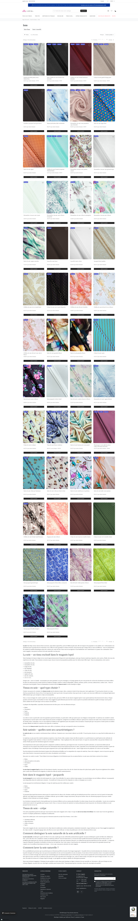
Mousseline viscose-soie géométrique (104, 169)
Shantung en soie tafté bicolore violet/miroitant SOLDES (102, 445)
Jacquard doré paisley (99, 261)
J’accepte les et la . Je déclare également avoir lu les (105, 884)
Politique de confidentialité (66, 914)
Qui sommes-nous (44, 880)
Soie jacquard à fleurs (53, 628)
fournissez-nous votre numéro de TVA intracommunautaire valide (93, 5)
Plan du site (43, 896)
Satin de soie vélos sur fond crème (56, 491)
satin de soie (27, 677)
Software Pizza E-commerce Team (75, 917)
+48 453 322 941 (87, 885)
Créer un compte (62, 878)
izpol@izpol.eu (83, 888)
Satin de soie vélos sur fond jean (32, 491)
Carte (41, 891)
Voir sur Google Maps (81, 883)
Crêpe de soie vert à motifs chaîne (103, 537)
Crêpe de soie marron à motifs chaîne (80, 537)
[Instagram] (77, 891)
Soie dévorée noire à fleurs (31, 399)
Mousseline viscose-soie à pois (32, 215)
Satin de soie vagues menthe (31, 261)
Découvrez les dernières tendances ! (28, 879)
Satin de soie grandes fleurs (54, 353)
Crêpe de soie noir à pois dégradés (56, 307)
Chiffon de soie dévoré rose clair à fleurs (33, 353)
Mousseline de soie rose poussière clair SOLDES (79, 124)
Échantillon (43, 887)
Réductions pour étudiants (46, 893)
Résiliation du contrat (45, 878)
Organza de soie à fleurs (53, 537)
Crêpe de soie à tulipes (30, 445)
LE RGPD (42, 885)
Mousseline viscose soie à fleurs (102, 215)
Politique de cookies (45, 876)
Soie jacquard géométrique (31, 582)
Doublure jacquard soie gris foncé (33, 123)
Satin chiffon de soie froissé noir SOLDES (55, 78)
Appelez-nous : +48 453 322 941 (28, 1)
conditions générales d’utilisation (107, 881)
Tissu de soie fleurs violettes (54, 445)
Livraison (42, 874)
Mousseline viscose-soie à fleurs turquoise (55, 216)
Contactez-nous (44, 895)
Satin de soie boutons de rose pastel (80, 445)
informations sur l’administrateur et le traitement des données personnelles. (105, 885)
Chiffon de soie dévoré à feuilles (78, 307)
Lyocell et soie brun (52, 261)
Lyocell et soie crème (76, 261)
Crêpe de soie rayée (99, 353)
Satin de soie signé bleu (100, 123)
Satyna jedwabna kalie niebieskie (56, 123)
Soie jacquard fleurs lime (100, 582)
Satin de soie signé (29, 169)
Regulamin (42, 883)
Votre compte (62, 871)
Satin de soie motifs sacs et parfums (79, 491)
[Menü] (136, 907)
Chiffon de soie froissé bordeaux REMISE (79, 78)
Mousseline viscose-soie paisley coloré (78, 170)
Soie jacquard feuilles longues (31, 628)
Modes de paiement (45, 881)
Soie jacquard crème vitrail (54, 399)
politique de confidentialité (102, 882)
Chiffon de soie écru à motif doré (32, 307)
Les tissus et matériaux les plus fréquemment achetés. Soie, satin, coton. (29, 883)
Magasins (42, 898)
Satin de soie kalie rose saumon (102, 491)
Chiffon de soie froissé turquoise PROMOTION (55, 170)
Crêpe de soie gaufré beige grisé (102, 77)
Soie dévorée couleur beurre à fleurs (80, 399)
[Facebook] (81, 891)
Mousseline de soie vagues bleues (103, 399)
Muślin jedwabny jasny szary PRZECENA (31, 78)
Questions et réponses (45, 889)
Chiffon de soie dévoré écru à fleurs (103, 307)
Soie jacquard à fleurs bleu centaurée (57, 582)
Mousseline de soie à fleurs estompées (80, 215)
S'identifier (61, 876)
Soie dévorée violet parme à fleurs (79, 582)
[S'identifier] (108, 11)
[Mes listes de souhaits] (111, 11)
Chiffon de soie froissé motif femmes (33, 537)
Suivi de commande (63, 874)
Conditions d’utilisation (78, 914)
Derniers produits (109, 34)
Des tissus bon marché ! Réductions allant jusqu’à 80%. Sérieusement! (29, 876)
